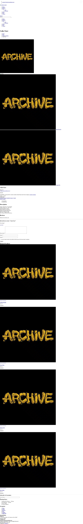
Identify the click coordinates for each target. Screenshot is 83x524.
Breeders (3, 7)
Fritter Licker (2, 427)
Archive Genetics (33, 194)
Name (1, 235)
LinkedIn (8, 198)
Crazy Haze (2, 365)
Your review (2, 233)
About (3, 11)
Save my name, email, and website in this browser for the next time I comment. (15, 239)
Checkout (6, 10)
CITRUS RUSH (3, 302)
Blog (3, 12)
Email (15, 198)
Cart (5, 9)
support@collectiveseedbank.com (8, 2)
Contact (3, 13)
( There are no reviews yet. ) (5, 190)
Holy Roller (2, 490)
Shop (3, 8)
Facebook (2, 198)
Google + (11, 198)
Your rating (2, 223)
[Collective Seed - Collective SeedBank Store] (3, 4)
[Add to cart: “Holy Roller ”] (81, 2)
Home (3, 6)
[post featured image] (28, 299)
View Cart (2, 523)
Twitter (5, 198)
